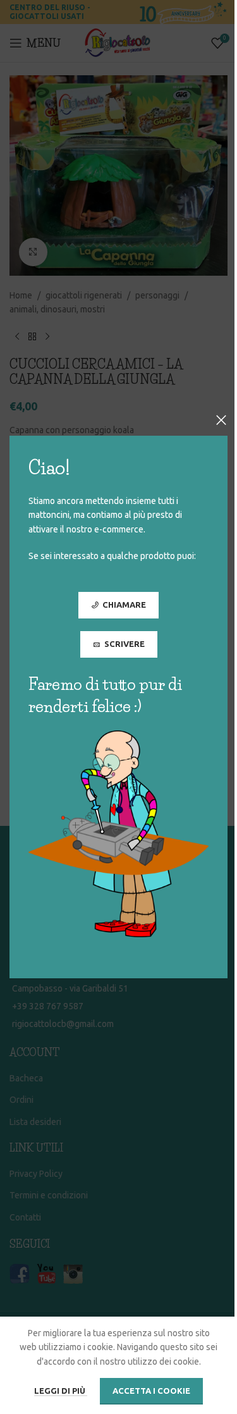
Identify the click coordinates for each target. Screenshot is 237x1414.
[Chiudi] (221, 420)
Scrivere (124, 643)
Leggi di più (60, 1390)
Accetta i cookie (151, 1390)
